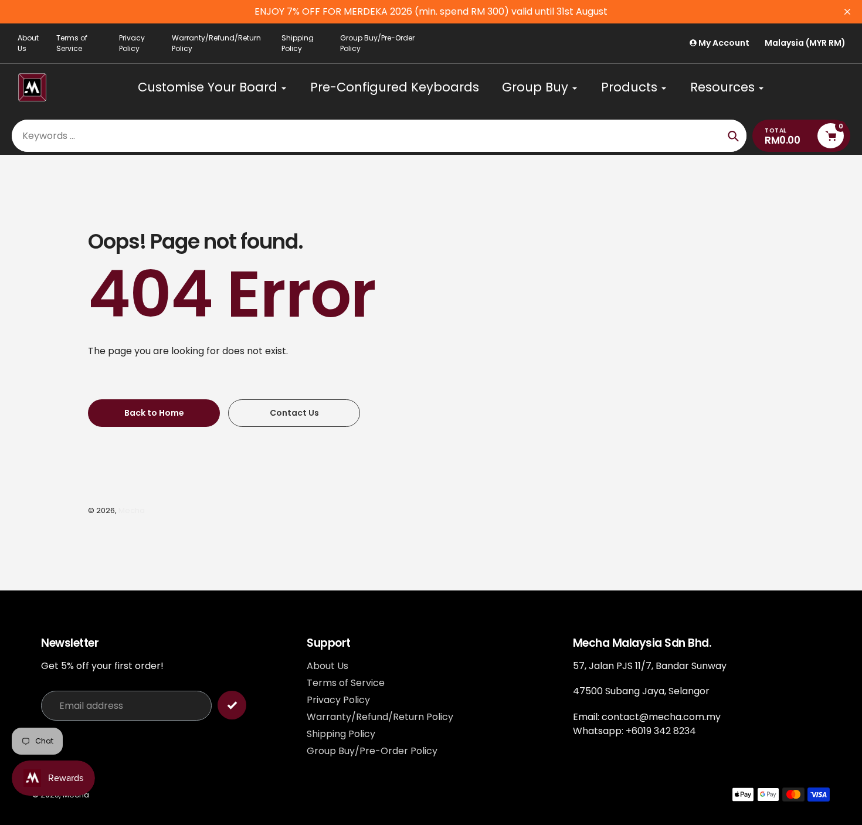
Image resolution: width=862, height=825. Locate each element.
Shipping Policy (297, 43)
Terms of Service (71, 43)
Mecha (131, 510)
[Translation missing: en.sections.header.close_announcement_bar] (847, 12)
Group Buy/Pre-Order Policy (377, 43)
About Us (28, 43)
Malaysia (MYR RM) (805, 43)
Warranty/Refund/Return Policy (216, 43)
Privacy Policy (132, 43)
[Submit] (232, 705)
